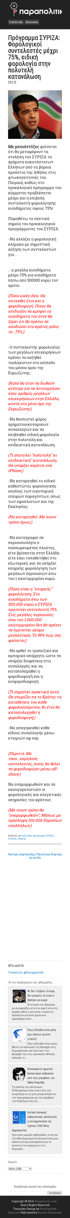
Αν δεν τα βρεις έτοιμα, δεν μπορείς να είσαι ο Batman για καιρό (41, 995)
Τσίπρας (22, 838)
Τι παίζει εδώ (16, 22)
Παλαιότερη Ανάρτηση (49, 854)
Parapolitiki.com (46, 1201)
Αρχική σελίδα (35, 856)
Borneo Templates (50, 1212)
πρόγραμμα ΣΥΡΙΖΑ (43, 835)
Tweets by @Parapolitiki (26, 972)
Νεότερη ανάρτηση (19, 854)
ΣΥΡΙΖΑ (12, 838)
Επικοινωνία (32, 22)
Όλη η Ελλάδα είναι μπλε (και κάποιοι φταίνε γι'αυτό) (41, 1034)
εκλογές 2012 (25, 835)
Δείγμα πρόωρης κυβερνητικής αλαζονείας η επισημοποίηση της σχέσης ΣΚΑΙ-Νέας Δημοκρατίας (34, 1121)
